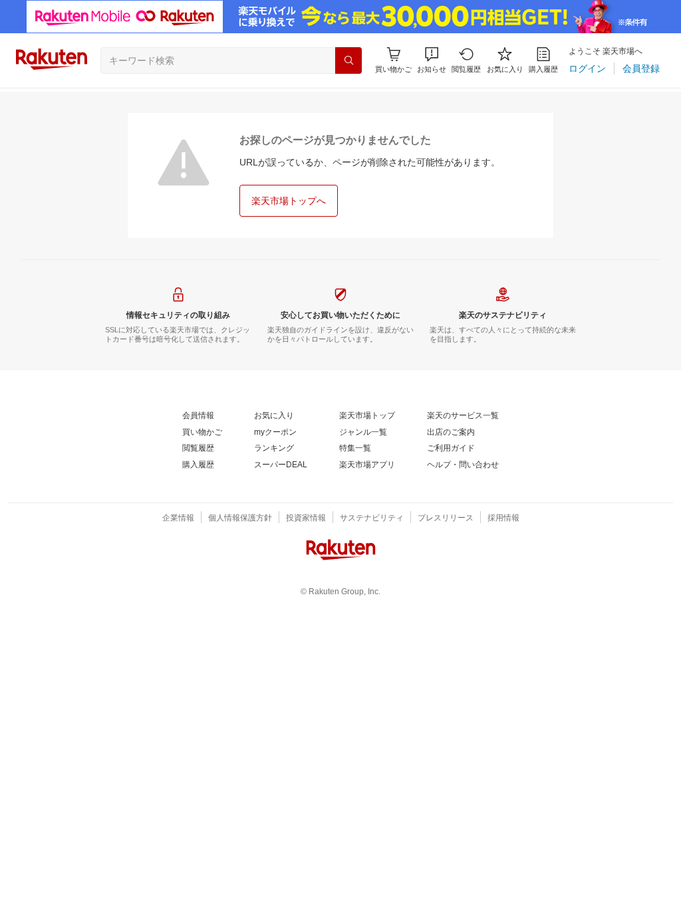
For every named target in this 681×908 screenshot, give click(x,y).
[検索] (348, 60)
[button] (431, 60)
